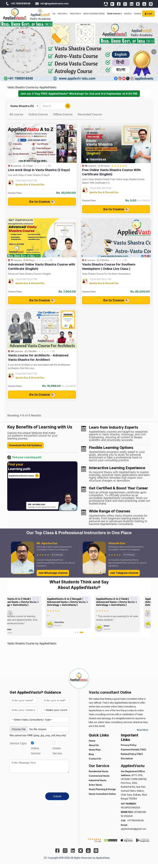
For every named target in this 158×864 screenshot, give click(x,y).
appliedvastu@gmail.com (133, 829)
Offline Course (63, 114)
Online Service (35, 751)
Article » (127, 13)
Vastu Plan (95, 749)
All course (16, 114)
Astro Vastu (95, 784)
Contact (137, 13)
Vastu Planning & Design (102, 789)
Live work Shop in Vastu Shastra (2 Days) (39, 170)
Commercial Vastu (99, 775)
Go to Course (40, 201)
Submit (57, 796)
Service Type (18, 743)
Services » (62, 13)
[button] (75, 632)
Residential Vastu (98, 771)
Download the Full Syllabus (25, 445)
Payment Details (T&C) (133, 749)
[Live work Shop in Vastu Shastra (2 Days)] (42, 143)
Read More (142, 730)
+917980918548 (135, 820)
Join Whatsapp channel (52, 572)
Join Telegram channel (124, 572)
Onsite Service (57, 751)
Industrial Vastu (97, 780)
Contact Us (95, 758)
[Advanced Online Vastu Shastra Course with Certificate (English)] (42, 237)
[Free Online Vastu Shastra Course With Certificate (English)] (116, 143)
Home (92, 740)
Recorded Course (90, 114)
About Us (94, 745)
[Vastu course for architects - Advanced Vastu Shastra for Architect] (42, 329)
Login (149, 13)
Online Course (38, 114)
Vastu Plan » (75, 13)
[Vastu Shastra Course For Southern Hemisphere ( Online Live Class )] (116, 237)
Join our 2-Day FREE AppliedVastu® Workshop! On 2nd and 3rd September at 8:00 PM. (79, 93)
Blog (91, 754)
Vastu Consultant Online (94, 13)
